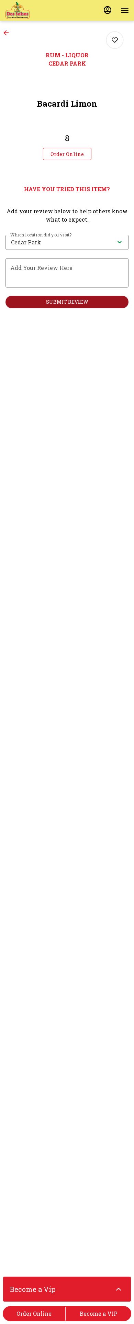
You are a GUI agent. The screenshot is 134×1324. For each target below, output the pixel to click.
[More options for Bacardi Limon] (115, 40)
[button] (8, 32)
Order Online (34, 1313)
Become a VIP (99, 1313)
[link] (67, 154)
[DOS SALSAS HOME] (36, 10)
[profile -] (107, 10)
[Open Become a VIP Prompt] (118, 1289)
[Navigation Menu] (124, 10)
